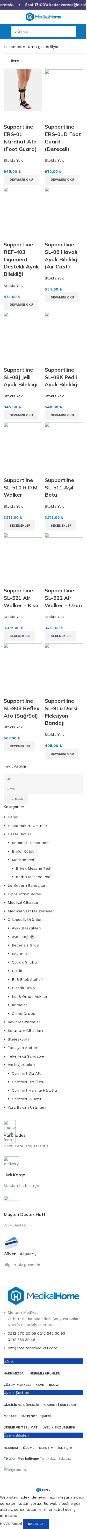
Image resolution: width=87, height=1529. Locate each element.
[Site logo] (43, 16)
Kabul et (36, 1524)
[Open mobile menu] (6, 31)
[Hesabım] (80, 31)
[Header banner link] (43, 5)
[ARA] (70, 31)
